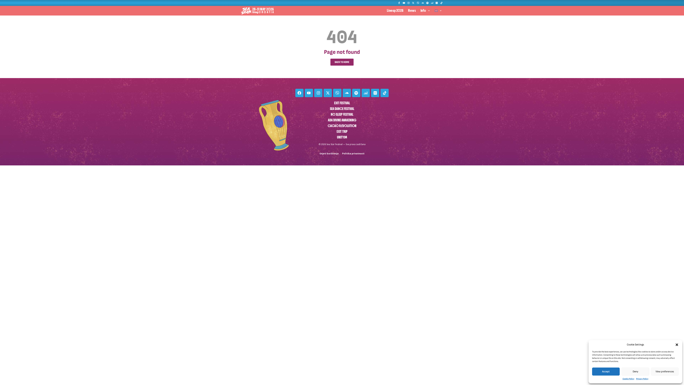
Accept (606, 371)
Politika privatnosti (353, 153)
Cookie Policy (628, 379)
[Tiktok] (441, 3)
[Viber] (418, 3)
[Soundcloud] (423, 3)
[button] (677, 344)
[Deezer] (432, 3)
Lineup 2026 (395, 11)
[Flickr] (437, 3)
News (412, 11)
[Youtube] (404, 3)
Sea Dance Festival (342, 109)
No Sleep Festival (342, 114)
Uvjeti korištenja (329, 153)
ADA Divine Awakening (342, 120)
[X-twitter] (413, 3)
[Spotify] (427, 3)
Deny (635, 371)
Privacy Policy (642, 379)
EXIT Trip (342, 132)
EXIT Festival (342, 103)
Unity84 (342, 137)
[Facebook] (299, 93)
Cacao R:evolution (342, 126)
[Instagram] (408, 3)
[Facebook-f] (399, 3)
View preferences (665, 371)
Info (423, 11)
